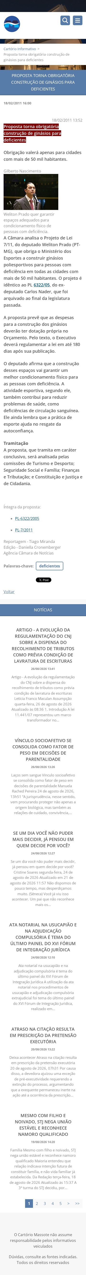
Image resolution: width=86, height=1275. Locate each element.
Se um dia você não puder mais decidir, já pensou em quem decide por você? (43, 839)
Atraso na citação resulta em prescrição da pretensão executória (43, 1035)
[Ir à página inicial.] (45, 25)
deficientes (49, 566)
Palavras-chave (18, 566)
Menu (77, 20)
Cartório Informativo (20, 49)
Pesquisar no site (65, 20)
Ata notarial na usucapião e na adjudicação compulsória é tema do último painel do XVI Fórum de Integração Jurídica (43, 937)
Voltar (9, 591)
